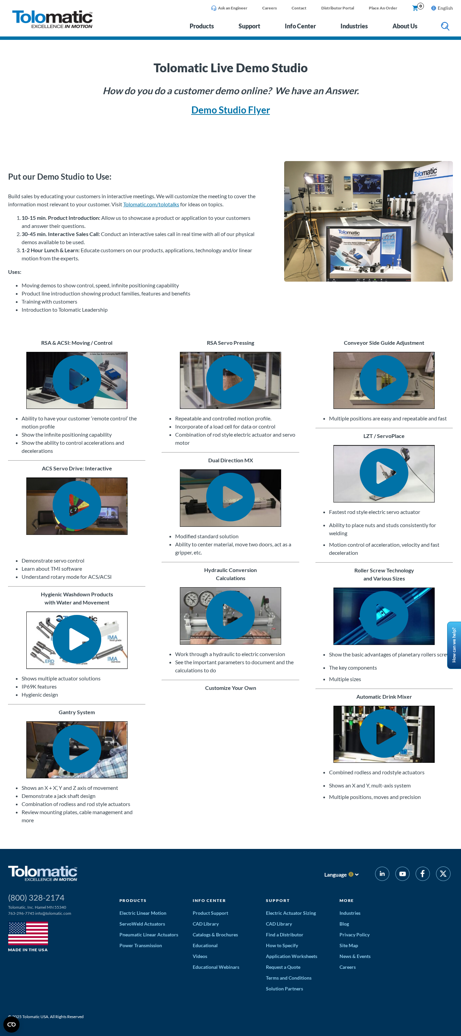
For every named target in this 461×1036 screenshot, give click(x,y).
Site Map (349, 945)
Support (249, 26)
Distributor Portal (337, 7)
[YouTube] (402, 874)
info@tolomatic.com (53, 913)
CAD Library (206, 924)
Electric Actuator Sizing (291, 913)
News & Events (355, 956)
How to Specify (282, 945)
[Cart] (415, 8)
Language (335, 874)
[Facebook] (422, 874)
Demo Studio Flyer (230, 109)
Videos (200, 956)
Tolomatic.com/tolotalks (151, 204)
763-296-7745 (21, 913)
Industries (354, 26)
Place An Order (383, 7)
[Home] (52, 26)
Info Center (300, 26)
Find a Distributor (284, 934)
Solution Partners (284, 988)
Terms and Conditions (288, 978)
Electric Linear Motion (142, 913)
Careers (269, 7)
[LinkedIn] (382, 874)
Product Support (210, 913)
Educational (205, 945)
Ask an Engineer (232, 7)
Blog (344, 924)
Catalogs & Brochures (215, 934)
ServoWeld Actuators (142, 924)
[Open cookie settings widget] (11, 1024)
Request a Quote (283, 967)
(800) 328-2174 (36, 897)
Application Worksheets (291, 956)
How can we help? (454, 645)
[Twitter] (443, 874)
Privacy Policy (355, 934)
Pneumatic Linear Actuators (148, 934)
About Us (404, 26)
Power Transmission (140, 945)
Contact (299, 7)
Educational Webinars (216, 967)
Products (202, 26)
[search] (445, 27)
